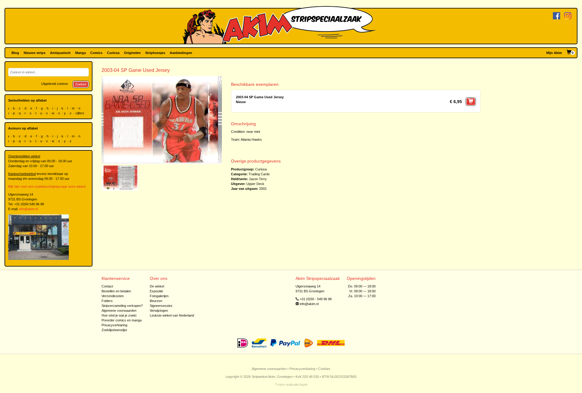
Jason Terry (258, 179)
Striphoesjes (155, 53)
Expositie (156, 291)
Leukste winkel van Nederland (172, 315)
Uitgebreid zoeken (54, 84)
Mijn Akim (554, 53)
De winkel (157, 286)
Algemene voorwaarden (119, 310)
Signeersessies (161, 305)
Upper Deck (255, 184)
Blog (15, 53)
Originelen (132, 53)
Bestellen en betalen (116, 291)
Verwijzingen (159, 310)
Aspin (303, 384)
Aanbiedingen (181, 53)
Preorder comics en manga (122, 320)
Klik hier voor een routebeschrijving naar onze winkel (46, 186)
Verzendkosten (113, 296)
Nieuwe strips (34, 53)
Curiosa (113, 53)
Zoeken (80, 84)
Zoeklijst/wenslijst (114, 330)
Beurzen (156, 301)
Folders (107, 301)
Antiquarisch (60, 53)
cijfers (80, 113)
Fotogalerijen (159, 296)
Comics (96, 53)
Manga (80, 53)
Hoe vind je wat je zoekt (119, 315)
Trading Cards (259, 174)
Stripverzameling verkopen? (122, 305)
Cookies (324, 369)
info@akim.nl (28, 209)
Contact (107, 286)
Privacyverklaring (114, 325)
